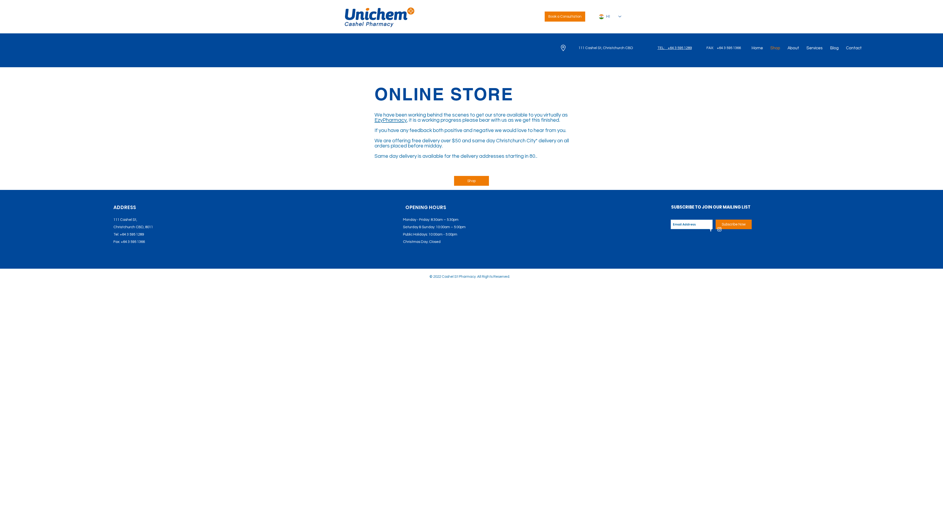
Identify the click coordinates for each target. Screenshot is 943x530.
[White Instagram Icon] (719, 229)
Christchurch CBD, (128, 227)
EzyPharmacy (390, 120)
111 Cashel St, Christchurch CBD (606, 48)
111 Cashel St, (125, 220)
